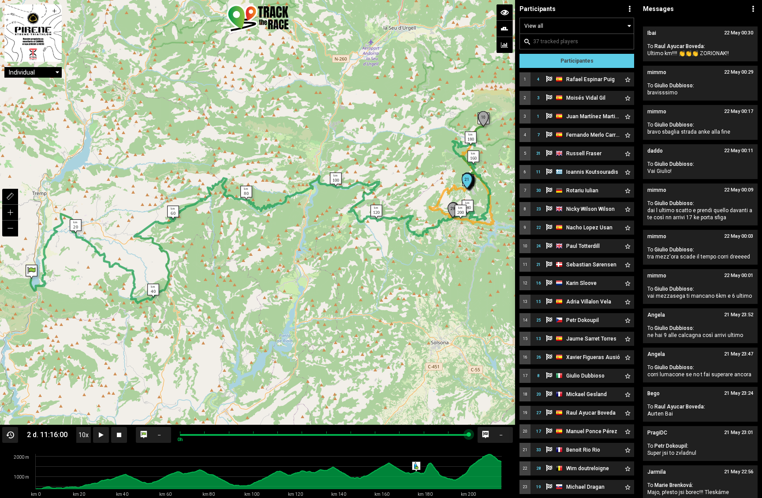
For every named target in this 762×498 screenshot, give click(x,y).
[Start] (31, 272)
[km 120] (376, 212)
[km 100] (336, 179)
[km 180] (471, 138)
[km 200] (461, 212)
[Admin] (753, 9)
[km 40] (153, 291)
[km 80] (246, 193)
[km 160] (473, 157)
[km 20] (76, 226)
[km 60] (173, 213)
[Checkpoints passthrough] (504, 29)
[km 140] (468, 207)
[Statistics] (504, 45)
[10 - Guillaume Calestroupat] (483, 119)
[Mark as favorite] (627, 79)
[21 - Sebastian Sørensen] (467, 181)
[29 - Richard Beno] (453, 210)
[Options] (629, 9)
